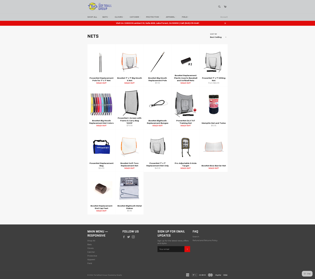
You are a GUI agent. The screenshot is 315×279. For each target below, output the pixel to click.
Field (185, 17)
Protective (152, 17)
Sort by (213, 34)
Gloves (119, 17)
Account (224, 17)
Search (196, 236)
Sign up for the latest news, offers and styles (173, 241)
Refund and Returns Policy (205, 240)
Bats (105, 17)
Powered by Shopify (115, 275)
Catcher (135, 17)
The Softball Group (100, 275)
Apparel (170, 17)
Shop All (92, 17)
